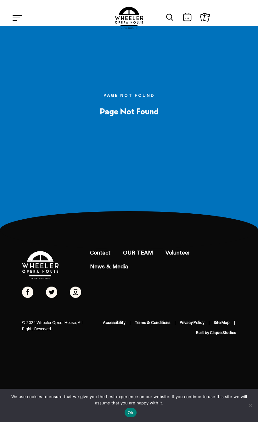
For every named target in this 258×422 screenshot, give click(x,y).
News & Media (109, 267)
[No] (250, 405)
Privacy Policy (192, 323)
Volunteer (177, 253)
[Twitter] (51, 292)
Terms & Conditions (152, 323)
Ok (130, 412)
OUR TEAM (138, 253)
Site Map (222, 323)
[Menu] (17, 18)
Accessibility (114, 323)
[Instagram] (75, 292)
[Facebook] (27, 292)
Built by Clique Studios (216, 333)
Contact (100, 253)
